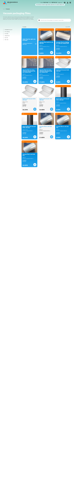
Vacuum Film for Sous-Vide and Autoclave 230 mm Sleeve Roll (29, 71)
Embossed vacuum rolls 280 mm (45, 99)
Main (4, 9)
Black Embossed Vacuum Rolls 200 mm (62, 99)
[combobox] (67, 27)
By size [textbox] (67, 26)
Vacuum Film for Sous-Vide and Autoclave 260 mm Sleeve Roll (45, 71)
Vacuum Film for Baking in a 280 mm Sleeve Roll (62, 43)
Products (8, 9)
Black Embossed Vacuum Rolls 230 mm (29, 127)
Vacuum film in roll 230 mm (62, 127)
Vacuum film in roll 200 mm (45, 127)
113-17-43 (44, 2)
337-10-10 (53, 2)
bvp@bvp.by (60, 2)
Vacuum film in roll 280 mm (29, 155)
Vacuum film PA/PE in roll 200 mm (46, 43)
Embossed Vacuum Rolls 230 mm (29, 99)
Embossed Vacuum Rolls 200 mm (62, 70)
